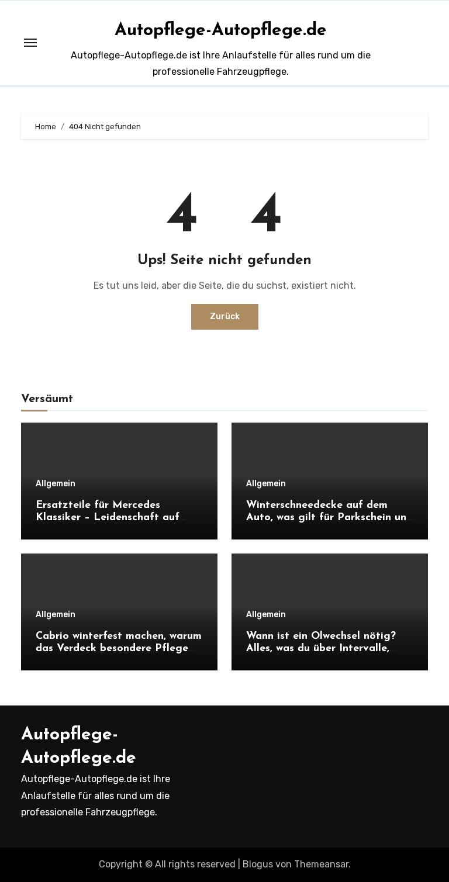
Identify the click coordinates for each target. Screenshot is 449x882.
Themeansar (321, 864)
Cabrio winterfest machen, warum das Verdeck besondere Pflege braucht (119, 649)
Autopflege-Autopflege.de (221, 31)
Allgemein (55, 484)
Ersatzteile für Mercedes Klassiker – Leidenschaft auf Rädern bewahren (107, 518)
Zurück (225, 316)
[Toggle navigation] (30, 43)
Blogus (258, 864)
